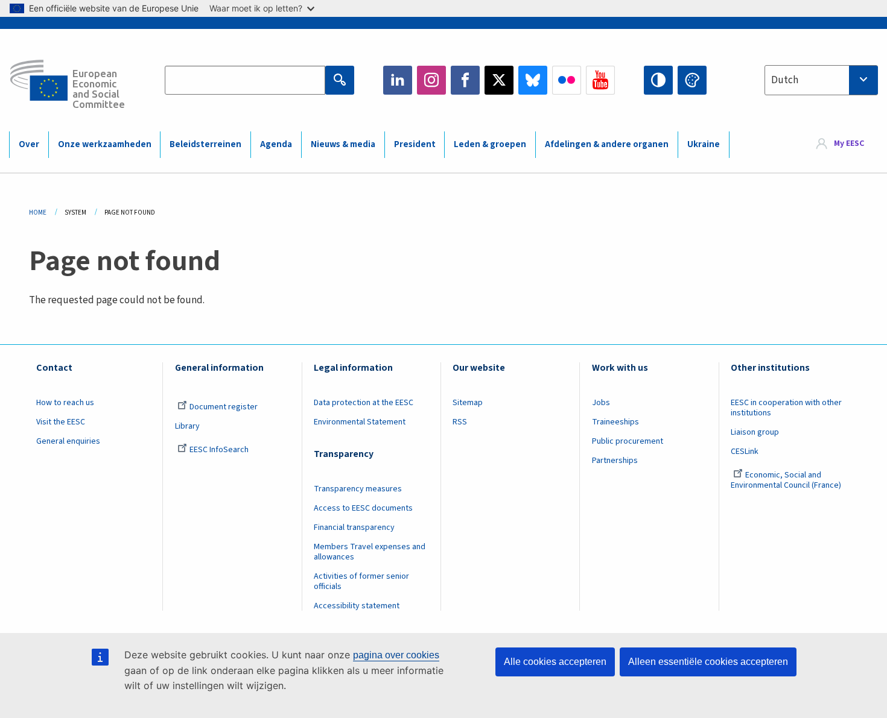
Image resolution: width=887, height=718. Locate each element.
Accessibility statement (356, 606)
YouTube (600, 80)
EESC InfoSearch (219, 450)
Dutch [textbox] (784, 80)
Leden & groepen (490, 144)
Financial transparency (354, 527)
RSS (460, 422)
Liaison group (755, 432)
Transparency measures (358, 489)
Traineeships (615, 422)
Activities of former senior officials (361, 581)
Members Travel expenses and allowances (369, 552)
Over (29, 144)
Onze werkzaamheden (104, 144)
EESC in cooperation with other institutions (786, 408)
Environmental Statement (359, 422)
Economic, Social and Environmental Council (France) (787, 480)
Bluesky (532, 80)
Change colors (692, 80)
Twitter (499, 80)
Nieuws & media (343, 144)
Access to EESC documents (363, 508)
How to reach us (65, 403)
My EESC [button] (849, 144)
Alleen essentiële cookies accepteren (708, 662)
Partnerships (615, 461)
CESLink (744, 452)
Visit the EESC (60, 422)
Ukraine (703, 144)
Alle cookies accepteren (555, 662)
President (415, 144)
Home (37, 212)
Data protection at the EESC (363, 403)
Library (187, 426)
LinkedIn (397, 80)
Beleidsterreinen (205, 144)
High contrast (658, 80)
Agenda (276, 144)
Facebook (465, 80)
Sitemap (468, 403)
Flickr (566, 80)
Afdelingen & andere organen (607, 144)
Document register (223, 407)
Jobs (601, 403)
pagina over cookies (396, 655)
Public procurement (627, 441)
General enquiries (68, 441)
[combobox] (821, 80)
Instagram (431, 80)
